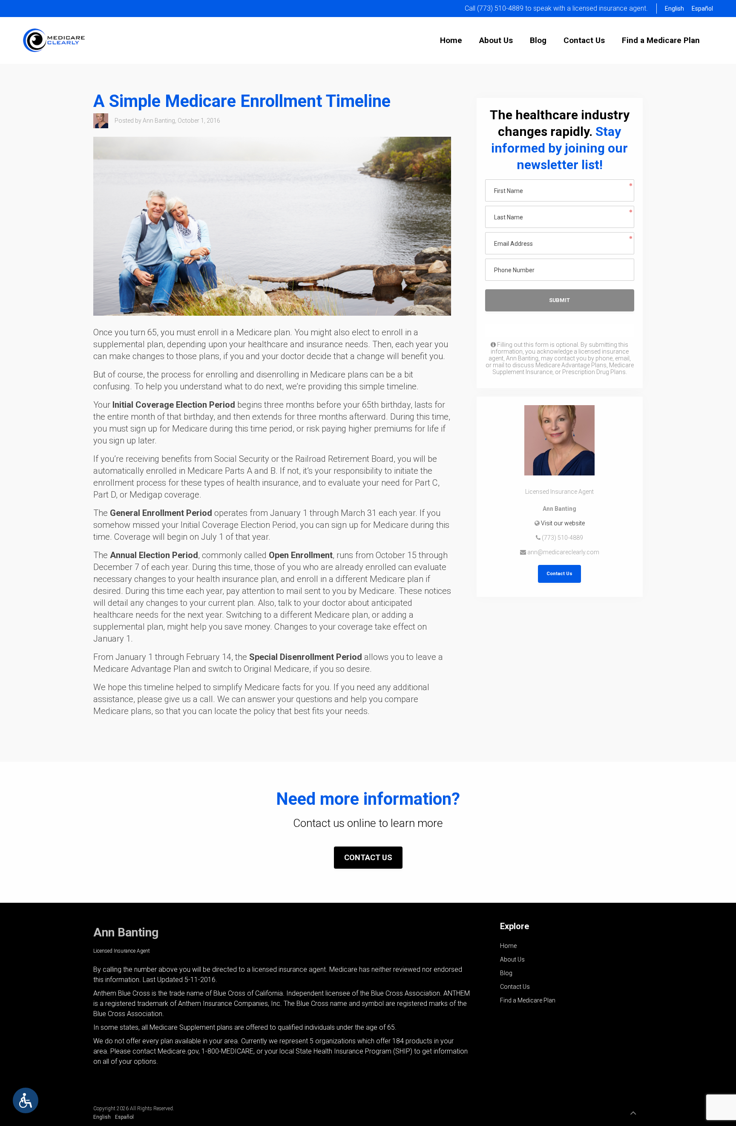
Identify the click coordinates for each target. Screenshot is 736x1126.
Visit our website (563, 523)
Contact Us (559, 573)
